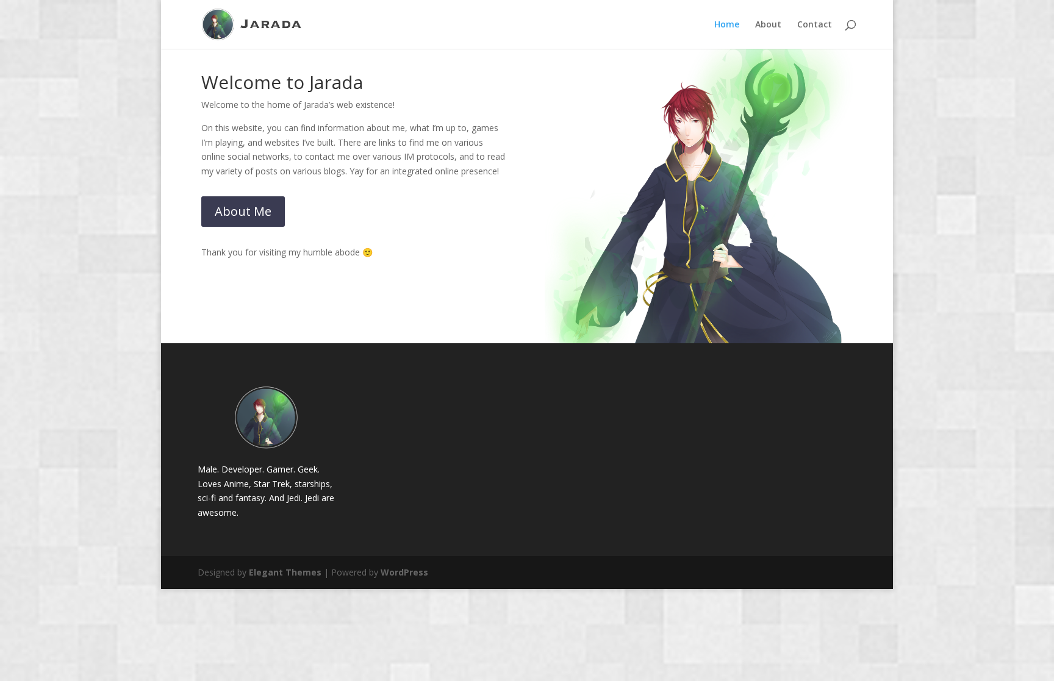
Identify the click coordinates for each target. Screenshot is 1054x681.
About (768, 25)
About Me (243, 211)
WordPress (404, 572)
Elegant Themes (285, 572)
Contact (814, 25)
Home (726, 25)
